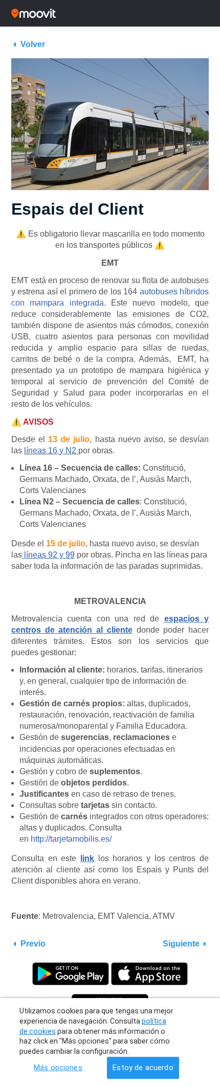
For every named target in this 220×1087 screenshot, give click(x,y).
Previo (33, 943)
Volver (32, 44)
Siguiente (181, 943)
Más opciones (58, 1067)
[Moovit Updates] (110, 13)
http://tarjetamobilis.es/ (72, 839)
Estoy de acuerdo (143, 1067)
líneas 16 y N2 (50, 450)
